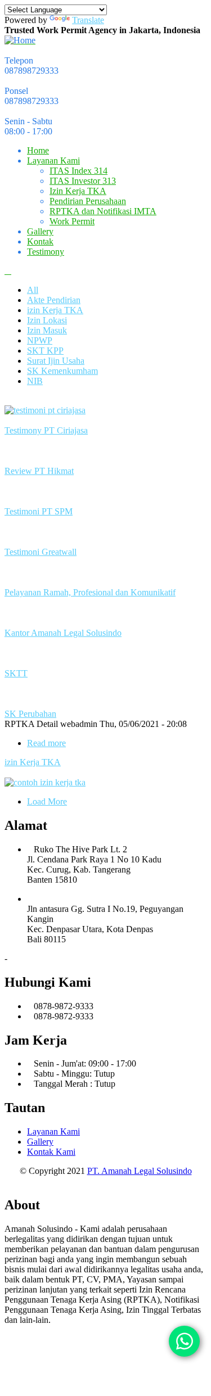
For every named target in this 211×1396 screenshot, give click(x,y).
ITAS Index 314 (78, 170)
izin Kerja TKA (33, 762)
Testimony (45, 251)
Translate (88, 20)
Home (38, 150)
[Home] (20, 40)
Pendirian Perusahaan (88, 201)
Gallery (40, 231)
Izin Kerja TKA (78, 191)
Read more (46, 743)
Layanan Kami (53, 160)
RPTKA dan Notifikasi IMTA (103, 211)
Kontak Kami (51, 1151)
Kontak (40, 241)
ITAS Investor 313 (83, 181)
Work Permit (72, 221)
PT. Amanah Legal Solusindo (139, 1171)
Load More (47, 801)
